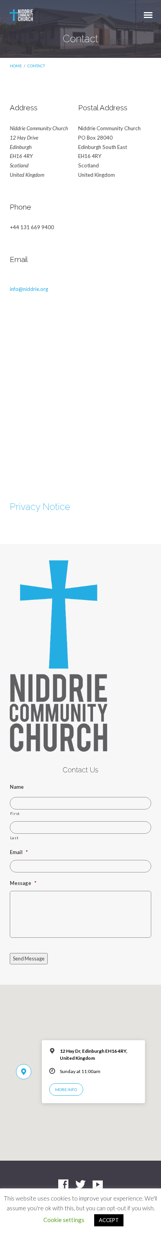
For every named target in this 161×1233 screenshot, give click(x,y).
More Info (66, 1089)
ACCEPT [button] (109, 1220)
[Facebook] (63, 1185)
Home (16, 65)
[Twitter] (80, 1185)
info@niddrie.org (29, 289)
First (15, 813)
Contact (36, 65)
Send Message (29, 958)
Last (14, 837)
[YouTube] (98, 1185)
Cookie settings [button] (63, 1219)
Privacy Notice (40, 506)
